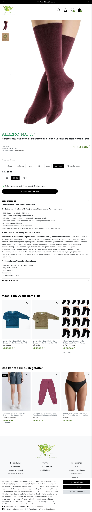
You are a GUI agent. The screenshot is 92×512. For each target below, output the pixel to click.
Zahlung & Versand (15, 470)
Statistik (22, 506)
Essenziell (9, 506)
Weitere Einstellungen (47, 509)
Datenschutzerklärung (76, 470)
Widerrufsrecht (76, 474)
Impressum (76, 477)
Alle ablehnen (76, 487)
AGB (76, 467)
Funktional (33, 509)
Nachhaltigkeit (46, 470)
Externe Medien (37, 506)
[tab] (46, 238)
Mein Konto (15, 467)
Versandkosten (19, 150)
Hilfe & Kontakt (46, 467)
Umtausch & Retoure (15, 474)
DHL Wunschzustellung (14, 509)
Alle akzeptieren (77, 482)
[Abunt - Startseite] (8, 10)
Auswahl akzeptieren (77, 492)
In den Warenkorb (29, 191)
